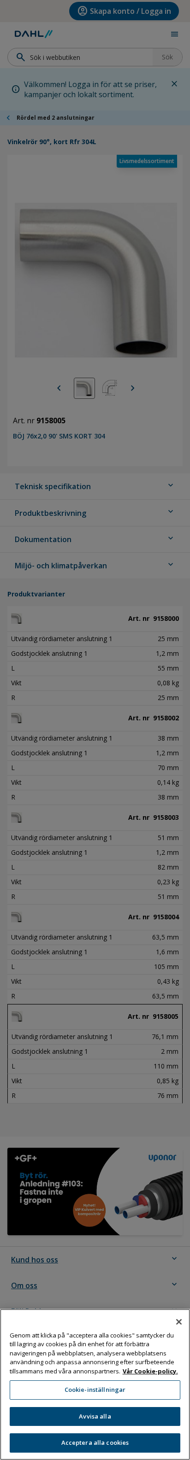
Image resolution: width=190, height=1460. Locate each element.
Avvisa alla (95, 1416)
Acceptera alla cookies (95, 1442)
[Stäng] (179, 1322)
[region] (95, 1384)
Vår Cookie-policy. (150, 1371)
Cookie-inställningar (95, 1389)
